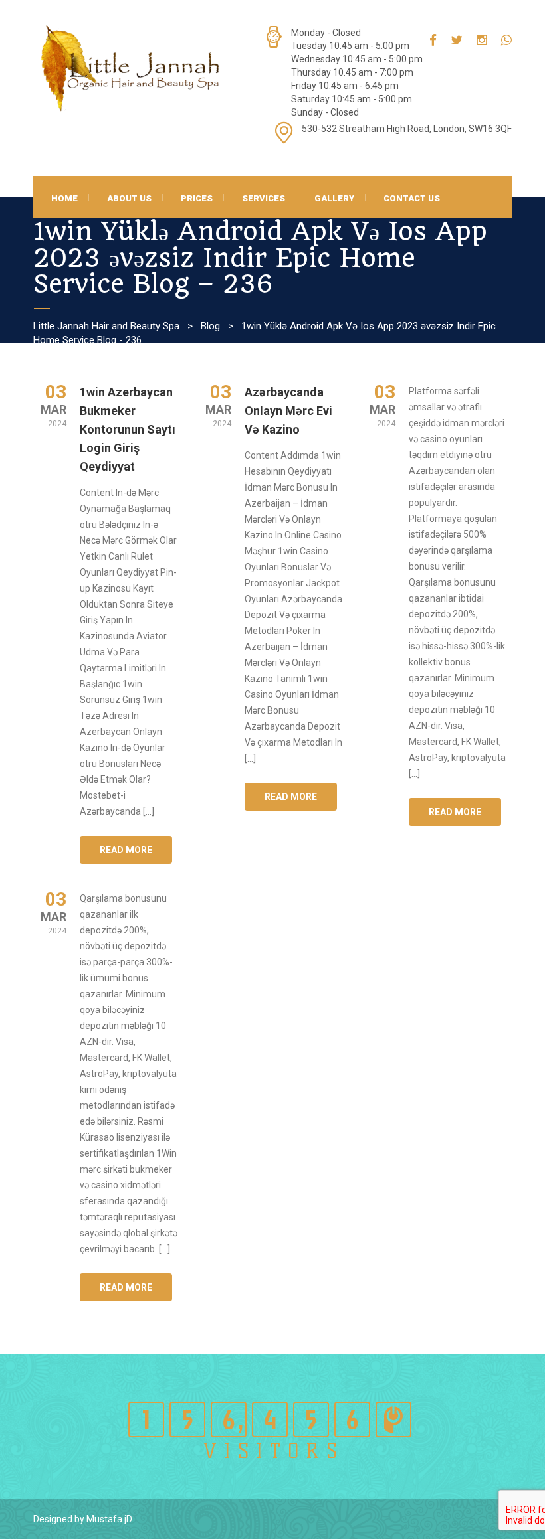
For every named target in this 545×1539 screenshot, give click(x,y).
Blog (210, 326)
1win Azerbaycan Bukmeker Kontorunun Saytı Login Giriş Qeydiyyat (127, 429)
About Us (129, 198)
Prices (197, 198)
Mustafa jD (109, 1519)
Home (64, 198)
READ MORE (126, 850)
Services (263, 198)
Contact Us (411, 198)
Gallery (334, 198)
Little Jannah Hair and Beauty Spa (106, 326)
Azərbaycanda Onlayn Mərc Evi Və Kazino (288, 410)
